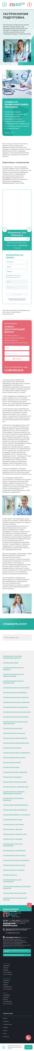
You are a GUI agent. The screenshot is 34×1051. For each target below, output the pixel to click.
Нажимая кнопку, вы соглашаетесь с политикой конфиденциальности (17, 299)
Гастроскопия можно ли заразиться (16, 753)
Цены (5, 1033)
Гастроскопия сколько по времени (16, 860)
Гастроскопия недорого (12, 762)
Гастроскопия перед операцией (15, 772)
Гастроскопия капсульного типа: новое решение (15, 722)
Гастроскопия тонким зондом (14, 865)
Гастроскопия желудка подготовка (16, 687)
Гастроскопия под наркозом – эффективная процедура (14, 792)
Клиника (6, 1021)
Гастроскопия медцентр (12, 748)
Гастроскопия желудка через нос (15, 707)
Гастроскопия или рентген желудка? (17, 712)
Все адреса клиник (13, 937)
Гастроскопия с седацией (12, 839)
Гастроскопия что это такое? (13, 870)
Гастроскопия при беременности (15, 805)
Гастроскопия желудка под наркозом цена (13, 682)
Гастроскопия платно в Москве (14, 782)
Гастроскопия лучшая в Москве (15, 738)
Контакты (6, 1036)
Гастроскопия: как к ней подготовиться (12, 880)
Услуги (5, 1018)
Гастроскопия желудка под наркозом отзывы (13, 675)
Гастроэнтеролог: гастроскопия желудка (15, 899)
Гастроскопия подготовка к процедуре (13, 799)
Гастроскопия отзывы (11, 767)
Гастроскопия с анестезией (13, 824)
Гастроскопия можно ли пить (14, 757)
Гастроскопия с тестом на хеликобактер (12, 845)
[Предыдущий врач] (4, 229)
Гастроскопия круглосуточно (14, 733)
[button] (27, 239)
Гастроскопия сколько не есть (14, 855)
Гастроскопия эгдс (10, 875)
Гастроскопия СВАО (10, 663)
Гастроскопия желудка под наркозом (13, 668)
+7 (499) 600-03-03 (14, 370)
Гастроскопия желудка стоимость (16, 697)
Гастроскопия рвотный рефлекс (15, 810)
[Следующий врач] (29, 229)
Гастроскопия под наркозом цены (16, 787)
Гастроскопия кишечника (12, 728)
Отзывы (5, 1027)
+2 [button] (27, 239)
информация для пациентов (14, 947)
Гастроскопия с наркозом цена (14, 834)
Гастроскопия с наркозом (12, 829)
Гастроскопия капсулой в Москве (15, 717)
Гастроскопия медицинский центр (16, 743)
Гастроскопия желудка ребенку (15, 692)
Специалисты (7, 1024)
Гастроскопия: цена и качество (14, 893)
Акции (5, 1030)
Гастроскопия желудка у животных (16, 702)
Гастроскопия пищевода (12, 777)
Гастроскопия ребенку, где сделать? (16, 815)
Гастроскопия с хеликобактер (14, 850)
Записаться (17, 294)
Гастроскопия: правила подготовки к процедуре (17, 887)
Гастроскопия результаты (12, 819)
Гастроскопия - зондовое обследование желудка (12, 657)
